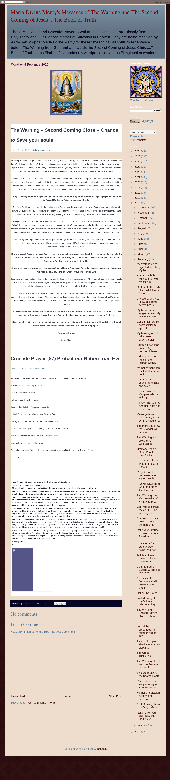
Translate (140, 140)
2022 (137, 171)
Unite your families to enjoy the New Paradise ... (148, 533)
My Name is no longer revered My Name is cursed (148, 313)
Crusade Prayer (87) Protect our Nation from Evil (66, 358)
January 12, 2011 (24, 150)
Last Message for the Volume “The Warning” (147, 601)
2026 (137, 151)
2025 (137, 156)
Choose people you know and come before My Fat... (148, 301)
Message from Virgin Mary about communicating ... (148, 417)
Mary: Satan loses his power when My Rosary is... (147, 475)
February (143, 259)
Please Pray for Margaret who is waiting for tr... (147, 394)
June (141, 238)
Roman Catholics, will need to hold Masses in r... (147, 278)
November (144, 212)
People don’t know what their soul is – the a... (148, 463)
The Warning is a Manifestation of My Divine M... (147, 498)
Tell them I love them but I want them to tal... (147, 558)
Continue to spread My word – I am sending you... (148, 510)
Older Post (115, 696)
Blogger (101, 748)
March (142, 254)
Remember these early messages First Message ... (148, 684)
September (144, 223)
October (143, 217)
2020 (137, 182)
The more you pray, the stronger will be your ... (148, 429)
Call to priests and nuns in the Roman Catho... (147, 359)
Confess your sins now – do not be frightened (147, 521)
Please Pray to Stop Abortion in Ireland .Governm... (148, 406)
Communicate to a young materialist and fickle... (148, 382)
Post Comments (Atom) (41, 702)
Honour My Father (147, 592)
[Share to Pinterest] (65, 603)
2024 (137, 161)
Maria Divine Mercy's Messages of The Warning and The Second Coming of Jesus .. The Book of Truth (84, 15)
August (142, 228)
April (141, 249)
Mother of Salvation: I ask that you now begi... (149, 371)
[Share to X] (60, 603)
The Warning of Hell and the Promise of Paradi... (148, 664)
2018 (137, 192)
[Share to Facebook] (62, 603)
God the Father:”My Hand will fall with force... (148, 290)
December (144, 207)
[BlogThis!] (57, 603)
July (140, 233)
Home (67, 696)
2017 (137, 197)
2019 (137, 187)
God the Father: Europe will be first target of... (148, 569)
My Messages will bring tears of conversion (147, 336)
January (143, 725)
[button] (15, 478)
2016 (137, 203)
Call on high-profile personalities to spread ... (148, 325)
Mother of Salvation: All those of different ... (149, 695)
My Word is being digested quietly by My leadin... (149, 267)
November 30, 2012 (18, 368)
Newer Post (18, 696)
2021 (137, 177)
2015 (137, 732)
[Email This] (55, 603)
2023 (137, 166)
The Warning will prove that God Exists (146, 440)
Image (13, 150)
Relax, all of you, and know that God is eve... (146, 715)
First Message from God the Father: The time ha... (148, 487)
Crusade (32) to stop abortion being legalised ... (148, 546)
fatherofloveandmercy (41, 150)
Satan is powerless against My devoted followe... (148, 348)
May (140, 243)
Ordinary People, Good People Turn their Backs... (148, 452)
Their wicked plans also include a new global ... (148, 644)
